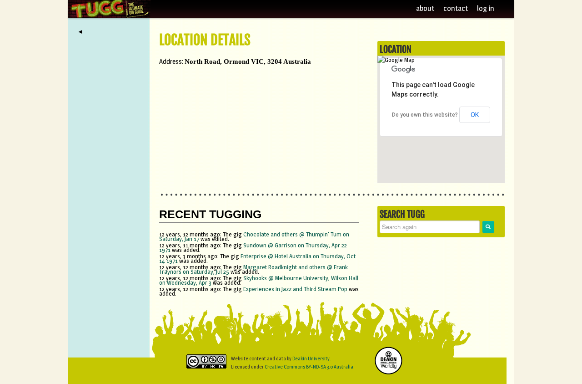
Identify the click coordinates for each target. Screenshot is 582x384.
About (425, 8)
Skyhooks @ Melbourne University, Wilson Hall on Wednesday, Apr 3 (258, 280)
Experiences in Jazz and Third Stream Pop (295, 288)
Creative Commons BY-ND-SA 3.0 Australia (309, 367)
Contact (455, 8)
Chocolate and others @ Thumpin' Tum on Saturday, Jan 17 (254, 236)
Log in (486, 8)
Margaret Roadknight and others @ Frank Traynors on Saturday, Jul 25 (253, 269)
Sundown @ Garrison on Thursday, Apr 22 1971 (253, 247)
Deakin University (311, 358)
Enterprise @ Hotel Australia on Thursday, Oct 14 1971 (257, 258)
